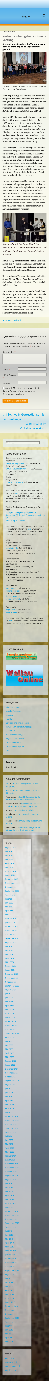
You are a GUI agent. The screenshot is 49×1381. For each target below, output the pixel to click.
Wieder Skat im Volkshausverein (33, 426)
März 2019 (9, 1199)
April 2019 (9, 1195)
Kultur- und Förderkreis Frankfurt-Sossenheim (25, 515)
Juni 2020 (9, 1140)
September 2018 (12, 1223)
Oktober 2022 (10, 1029)
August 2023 (10, 990)
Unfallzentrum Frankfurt (16, 469)
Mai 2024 (9, 954)
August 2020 (10, 1132)
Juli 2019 (8, 1183)
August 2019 (10, 1179)
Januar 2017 (10, 1302)
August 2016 (10, 1322)
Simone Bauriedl (13, 591)
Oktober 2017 (10, 1266)
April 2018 (9, 1243)
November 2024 (11, 930)
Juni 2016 (9, 1330)
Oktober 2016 (10, 1314)
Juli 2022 (8, 1041)
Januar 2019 (10, 1207)
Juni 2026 (9, 855)
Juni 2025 (9, 903)
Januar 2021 (10, 1112)
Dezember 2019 (11, 1164)
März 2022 (9, 1057)
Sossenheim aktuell (13, 320)
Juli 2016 (8, 1326)
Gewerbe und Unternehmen (17, 723)
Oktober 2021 (10, 1077)
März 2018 (9, 1247)
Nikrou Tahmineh (13, 599)
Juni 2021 (9, 1092)
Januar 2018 (10, 1254)
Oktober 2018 (10, 1219)
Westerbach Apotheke (15, 463)
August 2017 (10, 1274)
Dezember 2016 (11, 1306)
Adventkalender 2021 (14, 707)
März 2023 (9, 1009)
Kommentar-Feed (12, 1366)
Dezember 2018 (11, 1211)
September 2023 (12, 986)
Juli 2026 (8, 851)
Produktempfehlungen (15, 734)
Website (6, 383)
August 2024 (10, 942)
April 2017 (9, 1290)
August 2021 (10, 1084)
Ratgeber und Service (15, 738)
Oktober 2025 (10, 887)
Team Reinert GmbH (14, 482)
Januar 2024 (10, 970)
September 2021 (12, 1080)
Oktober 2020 (10, 1124)
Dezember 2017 (11, 1258)
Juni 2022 (9, 1045)
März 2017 (9, 1294)
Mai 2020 (9, 1144)
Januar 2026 (10, 875)
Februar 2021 (10, 1108)
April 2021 (9, 1100)
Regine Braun (11, 609)
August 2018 (10, 1227)
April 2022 (9, 1053)
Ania (7, 783)
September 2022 (12, 1033)
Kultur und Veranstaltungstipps (19, 727)
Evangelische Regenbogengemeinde (21, 512)
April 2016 (9, 1337)
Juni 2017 (9, 1282)
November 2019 (11, 1167)
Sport (8, 750)
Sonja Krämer (11, 612)
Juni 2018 (9, 1235)
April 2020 (9, 1148)
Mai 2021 (9, 1096)
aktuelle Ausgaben (13, 711)
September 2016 (12, 1318)
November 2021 (11, 1073)
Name (6, 369)
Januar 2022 (10, 1065)
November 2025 (11, 883)
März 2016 (9, 1341)
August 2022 (10, 1037)
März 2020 (9, 1152)
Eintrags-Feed (11, 1362)
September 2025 (12, 891)
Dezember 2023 (11, 974)
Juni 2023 (9, 997)
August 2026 (10, 847)
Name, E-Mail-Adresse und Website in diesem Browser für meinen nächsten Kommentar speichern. (21, 391)
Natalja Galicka (12, 548)
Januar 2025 (10, 922)
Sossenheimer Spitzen (15, 746)
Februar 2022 (10, 1061)
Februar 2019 (10, 1203)
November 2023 (11, 978)
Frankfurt (9, 719)
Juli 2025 (8, 899)
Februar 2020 (10, 1156)
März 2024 (9, 962)
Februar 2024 (10, 966)
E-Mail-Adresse (9, 376)
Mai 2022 (9, 1049)
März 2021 (9, 1104)
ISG (7, 518)
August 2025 (10, 895)
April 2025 (9, 910)
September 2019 (12, 1175)
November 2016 (11, 1310)
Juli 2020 (8, 1136)
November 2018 (11, 1215)
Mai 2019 (9, 1191)
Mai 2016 (9, 1334)
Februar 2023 (10, 1013)
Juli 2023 (8, 994)
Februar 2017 (10, 1298)
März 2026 (9, 867)
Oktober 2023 (10, 982)
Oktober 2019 (10, 1171)
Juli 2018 (8, 1231)
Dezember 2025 (11, 879)
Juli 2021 (8, 1088)
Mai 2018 (9, 1239)
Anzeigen (9, 715)
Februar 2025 (10, 918)
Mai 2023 (9, 1001)
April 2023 (9, 1005)
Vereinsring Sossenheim (16, 520)
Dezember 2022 (11, 1021)
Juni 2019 (9, 1187)
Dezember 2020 (11, 1116)
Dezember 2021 (11, 1069)
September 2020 (12, 1128)
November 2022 (11, 1025)
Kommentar (9, 352)
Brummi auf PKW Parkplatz (24, 810)
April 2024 (9, 958)
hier (17, 493)
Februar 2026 (10, 871)
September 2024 (12, 938)
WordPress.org (11, 1370)
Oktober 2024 (10, 934)
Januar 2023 (10, 1017)
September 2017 (12, 1270)
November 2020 (11, 1120)
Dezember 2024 (11, 926)
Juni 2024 (9, 950)
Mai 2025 (9, 907)
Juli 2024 (8, 946)
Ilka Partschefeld (13, 596)
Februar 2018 (10, 1251)
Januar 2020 (10, 1160)
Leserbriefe (10, 731)
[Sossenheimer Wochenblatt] (24, 7)
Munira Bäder (11, 588)
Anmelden (9, 1358)
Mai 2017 (9, 1286)
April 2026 (9, 863)
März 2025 (9, 914)
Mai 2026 (9, 859)
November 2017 (11, 1262)
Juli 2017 (8, 1278)
